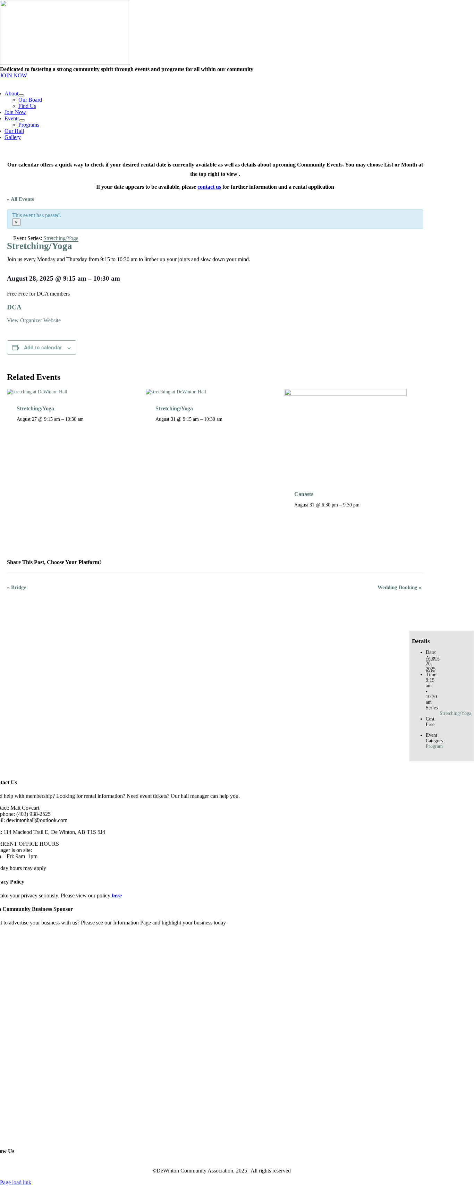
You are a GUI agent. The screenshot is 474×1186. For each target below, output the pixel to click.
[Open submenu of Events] (22, 120)
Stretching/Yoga (35, 408)
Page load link (15, 1182)
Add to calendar (43, 347)
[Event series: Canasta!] (363, 504)
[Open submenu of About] (21, 95)
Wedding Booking (400, 587)
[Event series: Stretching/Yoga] (87, 419)
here (117, 895)
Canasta (304, 494)
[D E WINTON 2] (65, 63)
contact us (209, 187)
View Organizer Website (34, 320)
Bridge (16, 587)
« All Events (20, 199)
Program (434, 746)
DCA (14, 307)
